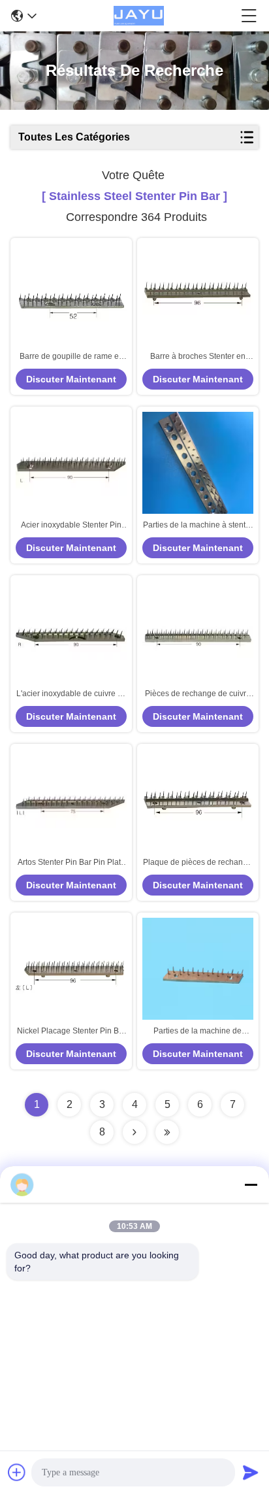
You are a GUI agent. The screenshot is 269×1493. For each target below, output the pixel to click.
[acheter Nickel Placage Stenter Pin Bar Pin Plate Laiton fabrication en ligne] (71, 972)
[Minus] (251, 1184)
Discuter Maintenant (71, 379)
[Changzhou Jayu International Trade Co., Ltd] (139, 15)
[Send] (250, 1472)
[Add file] (17, 1472)
